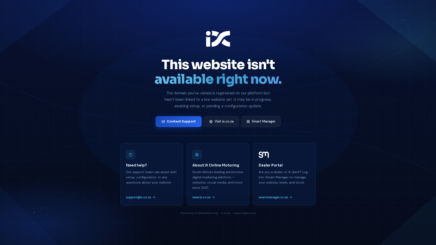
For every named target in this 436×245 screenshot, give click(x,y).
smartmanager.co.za (273, 197)
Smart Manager (263, 121)
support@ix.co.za (138, 197)
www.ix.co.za (201, 197)
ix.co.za (225, 213)
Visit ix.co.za (224, 121)
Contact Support (181, 121)
